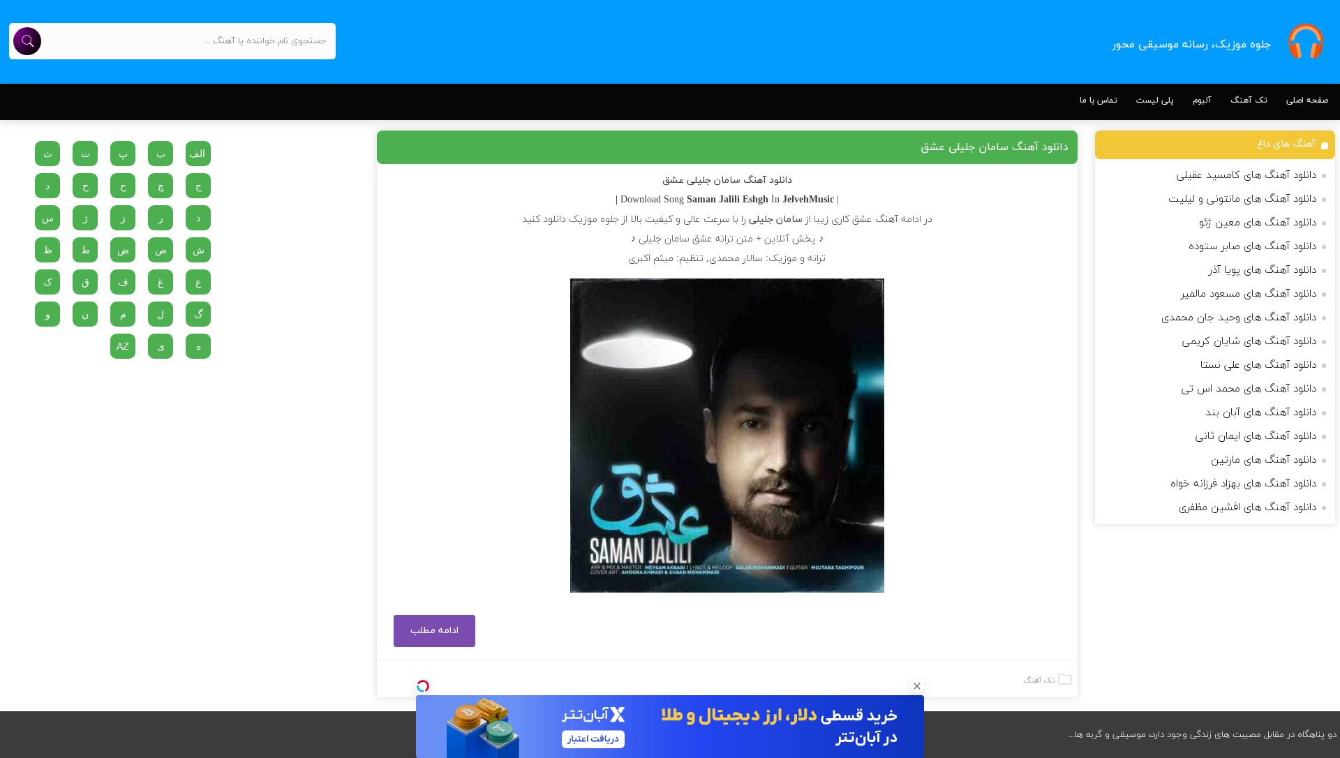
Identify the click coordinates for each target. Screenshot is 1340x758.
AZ (123, 346)
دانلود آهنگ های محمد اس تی (1249, 389)
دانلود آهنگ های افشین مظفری (1247, 507)
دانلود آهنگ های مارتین (1263, 460)
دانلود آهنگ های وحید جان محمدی (1238, 318)
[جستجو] (27, 41)
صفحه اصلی (1307, 100)
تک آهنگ (1248, 100)
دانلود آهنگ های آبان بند (1260, 413)
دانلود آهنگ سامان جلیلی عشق (995, 147)
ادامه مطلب (434, 630)
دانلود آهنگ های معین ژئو (1257, 223)
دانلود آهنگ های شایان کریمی (1249, 341)
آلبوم (1202, 100)
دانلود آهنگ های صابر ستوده (1252, 246)
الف (197, 153)
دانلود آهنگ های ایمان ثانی (1256, 436)
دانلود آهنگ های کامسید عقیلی (1246, 175)
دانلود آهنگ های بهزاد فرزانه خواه (1243, 484)
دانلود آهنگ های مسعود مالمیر (1248, 294)
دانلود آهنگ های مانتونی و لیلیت (1242, 199)
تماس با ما (1098, 100)
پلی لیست (1155, 100)
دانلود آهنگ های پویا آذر (1262, 270)
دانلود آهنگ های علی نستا (1258, 365)
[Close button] (917, 686)
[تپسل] (423, 686)
